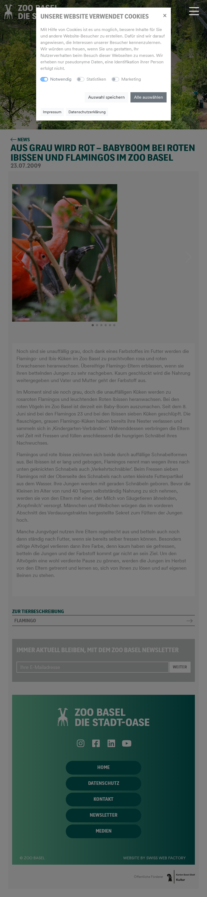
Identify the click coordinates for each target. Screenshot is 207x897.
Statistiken (96, 79)
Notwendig (60, 79)
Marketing (131, 79)
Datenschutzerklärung (87, 112)
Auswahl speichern (106, 97)
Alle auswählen (148, 97)
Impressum (52, 112)
